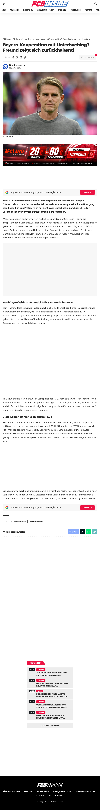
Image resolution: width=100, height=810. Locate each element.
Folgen (86, 192)
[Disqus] (50, 573)
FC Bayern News (20, 39)
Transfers (40, 691)
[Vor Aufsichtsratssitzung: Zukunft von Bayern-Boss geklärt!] (50, 704)
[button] (5, 4)
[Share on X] (17, 57)
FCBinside (7, 39)
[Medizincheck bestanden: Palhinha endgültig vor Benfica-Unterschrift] (50, 715)
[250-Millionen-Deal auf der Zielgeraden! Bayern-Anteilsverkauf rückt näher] (50, 672)
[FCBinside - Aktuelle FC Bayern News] (50, 3)
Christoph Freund (20, 521)
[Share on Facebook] (13, 57)
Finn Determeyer (17, 65)
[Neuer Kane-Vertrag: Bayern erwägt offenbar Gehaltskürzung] (50, 683)
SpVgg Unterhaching (36, 521)
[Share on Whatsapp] (21, 57)
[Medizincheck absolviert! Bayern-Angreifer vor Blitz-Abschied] (50, 693)
